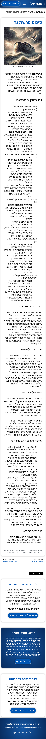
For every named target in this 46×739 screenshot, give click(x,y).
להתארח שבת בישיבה (23, 584)
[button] (24, 4)
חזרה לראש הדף (20, 732)
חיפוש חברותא (14, 542)
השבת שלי (37, 3)
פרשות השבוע (27, 12)
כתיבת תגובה (36, 573)
